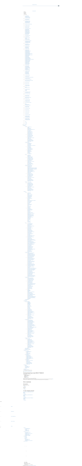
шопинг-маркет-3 (27, 359)
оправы (27, 352)
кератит (28, 199)
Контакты (26, 438)
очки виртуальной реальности (31, 244)
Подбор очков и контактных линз (28, 165)
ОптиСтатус (29, 308)
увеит (28, 220)
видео (28, 127)
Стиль (24, 125)
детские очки (29, 225)
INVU (26, 376)
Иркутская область (27, 27)
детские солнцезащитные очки (31, 239)
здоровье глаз (29, 138)
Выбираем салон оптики (27, 349)
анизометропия (29, 208)
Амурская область (27, 16)
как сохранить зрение (30, 139)
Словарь (26, 300)
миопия (28, 203)
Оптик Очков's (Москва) (30, 323)
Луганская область (27, 106)
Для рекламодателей (27, 439)
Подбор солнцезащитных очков (31, 171)
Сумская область (27, 113)
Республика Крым (27, 56)
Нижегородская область (27, 41)
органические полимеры (30, 295)
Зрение (25, 191)
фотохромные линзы (30, 136)
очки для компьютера (30, 224)
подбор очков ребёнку (30, 312)
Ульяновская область (27, 75)
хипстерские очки (30, 153)
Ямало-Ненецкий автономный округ (29, 80)
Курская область (27, 34)
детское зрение (29, 193)
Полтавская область (27, 110)
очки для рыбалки (30, 245)
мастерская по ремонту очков (31, 231)
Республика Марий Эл (27, 57)
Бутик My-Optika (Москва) (30, 321)
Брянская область (27, 19)
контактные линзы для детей (31, 259)
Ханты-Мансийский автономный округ (29, 77)
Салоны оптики (27, 319)
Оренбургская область (27, 44)
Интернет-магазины (27, 301)
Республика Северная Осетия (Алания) (29, 59)
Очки (25, 222)
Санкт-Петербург (27, 66)
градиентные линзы (30, 238)
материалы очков (30, 310)
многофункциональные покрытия (31, 284)
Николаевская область (27, 108)
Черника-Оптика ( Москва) (30, 327)
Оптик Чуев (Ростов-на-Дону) (31, 324)
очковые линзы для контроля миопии (32, 296)
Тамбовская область (27, 71)
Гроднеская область (27, 85)
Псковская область (27, 48)
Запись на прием (27, 367)
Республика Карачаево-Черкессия (28, 54)
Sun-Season (29, 304)
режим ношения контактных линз (31, 255)
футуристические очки (30, 133)
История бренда (29, 182)
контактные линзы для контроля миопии (32, 268)
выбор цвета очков (30, 309)
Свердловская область (27, 68)
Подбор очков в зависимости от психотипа (32, 167)
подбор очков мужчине (30, 330)
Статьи (24, 431)
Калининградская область (28, 28)
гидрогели (29, 267)
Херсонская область (27, 116)
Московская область (27, 38)
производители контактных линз (31, 254)
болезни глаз (29, 192)
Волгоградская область (27, 21)
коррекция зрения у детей (30, 140)
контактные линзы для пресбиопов (31, 269)
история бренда (29, 147)
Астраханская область (27, 17)
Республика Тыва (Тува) (27, 60)
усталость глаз (29, 250)
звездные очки (29, 151)
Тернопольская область (27, 114)
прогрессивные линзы (30, 247)
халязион (29, 221)
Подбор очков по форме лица (31, 170)
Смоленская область (27, 69)
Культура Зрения (29, 306)
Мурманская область (27, 39)
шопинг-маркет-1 (27, 350)
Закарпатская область (27, 100)
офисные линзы (29, 232)
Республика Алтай (27, 50)
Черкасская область (27, 118)
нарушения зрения (30, 196)
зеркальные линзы (30, 229)
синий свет (29, 207)
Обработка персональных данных (28, 440)
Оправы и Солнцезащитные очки (28, 433)
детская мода (29, 228)
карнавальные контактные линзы (31, 258)
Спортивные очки (27, 430)
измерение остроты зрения (31, 214)
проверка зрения (29, 197)
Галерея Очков (29, 305)
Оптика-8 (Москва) (30, 326)
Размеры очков (29, 172)
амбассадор (29, 146)
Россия (34, 4)
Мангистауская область (27, 93)
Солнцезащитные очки (27, 428)
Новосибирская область (27, 42)
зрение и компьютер (30, 194)
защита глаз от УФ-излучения (31, 137)
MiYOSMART (29, 290)
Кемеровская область (27, 30)
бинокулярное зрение (30, 209)
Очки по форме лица (27, 366)
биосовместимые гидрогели (31, 265)
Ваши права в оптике (27, 348)
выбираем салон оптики (30, 183)
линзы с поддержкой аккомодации (31, 294)
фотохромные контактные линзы (31, 264)
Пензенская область (27, 46)
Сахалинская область (27, 67)
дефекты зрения (29, 160)
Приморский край (27, 47)
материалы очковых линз (30, 277)
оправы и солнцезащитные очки (31, 129)
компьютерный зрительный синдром (32, 200)
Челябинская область (27, 78)
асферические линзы (30, 281)
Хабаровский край (27, 76)
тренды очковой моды (30, 132)
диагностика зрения (30, 198)
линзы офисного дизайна (30, 293)
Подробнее (25, 386)
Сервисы (25, 364)
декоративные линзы (30, 257)
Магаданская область (27, 37)
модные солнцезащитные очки (31, 243)
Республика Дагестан (27, 52)
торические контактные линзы (31, 276)
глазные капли (29, 211)
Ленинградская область (27, 35)
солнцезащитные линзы (30, 135)
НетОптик (29, 307)
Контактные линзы (27, 252)
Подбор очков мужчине (30, 169)
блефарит (29, 210)
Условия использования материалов (32, 465)
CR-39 (28, 289)
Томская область (27, 72)
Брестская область (27, 82)
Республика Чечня (27, 62)
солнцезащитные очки (30, 223)
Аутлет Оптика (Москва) (30, 320)
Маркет (26, 365)
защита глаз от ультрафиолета (31, 213)
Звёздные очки (29, 156)
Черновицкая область (27, 119)
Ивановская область (27, 26)
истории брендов (29, 143)
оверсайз (29, 152)
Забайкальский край (27, 25)
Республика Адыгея (27, 49)
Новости (26, 126)
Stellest (28, 291)
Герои (26, 154)
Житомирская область (27, 99)
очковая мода (29, 144)
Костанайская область (27, 92)
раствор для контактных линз (31, 263)
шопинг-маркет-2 (27, 354)
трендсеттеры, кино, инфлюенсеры (31, 145)
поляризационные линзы (30, 158)
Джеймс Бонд (29, 128)
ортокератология (29, 216)
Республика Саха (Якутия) (28, 58)
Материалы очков (30, 166)
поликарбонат (29, 298)
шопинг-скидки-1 (28, 338)
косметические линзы (30, 271)
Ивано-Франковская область (28, 102)
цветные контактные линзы (31, 256)
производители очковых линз (31, 279)
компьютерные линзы (30, 230)
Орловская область (27, 45)
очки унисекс (29, 130)
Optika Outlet (29, 303)
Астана (26, 90)
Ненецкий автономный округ (28, 40)
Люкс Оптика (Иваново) (30, 322)
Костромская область (27, 31)
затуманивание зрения (30, 212)
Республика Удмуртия (27, 61)
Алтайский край (27, 15)
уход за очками (29, 227)
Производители (27, 299)
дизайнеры (29, 142)
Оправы (26, 429)
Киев (25, 103)
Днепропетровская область (28, 97)
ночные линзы (29, 260)
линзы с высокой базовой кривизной (31, 242)
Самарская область (27, 65)
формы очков (29, 313)
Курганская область (27, 33)
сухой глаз (29, 219)
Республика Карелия (27, 55)
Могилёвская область (27, 87)
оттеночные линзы (30, 262)
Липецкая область (27, 36)
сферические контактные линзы (31, 275)
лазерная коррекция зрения (31, 215)
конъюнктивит (29, 202)
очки (28, 205)
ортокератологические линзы (31, 261)
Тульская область (27, 73)
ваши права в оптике (30, 134)
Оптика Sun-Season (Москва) (31, 325)
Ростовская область (27, 63)
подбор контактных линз (30, 253)
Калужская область (27, 29)
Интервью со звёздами (27, 435)
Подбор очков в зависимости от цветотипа (32, 168)
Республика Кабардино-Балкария (28, 53)
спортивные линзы (30, 287)
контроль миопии (29, 201)
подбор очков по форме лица (31, 311)
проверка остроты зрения (30, 180)
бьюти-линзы (29, 266)
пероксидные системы (30, 273)
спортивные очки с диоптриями (31, 235)
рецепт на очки (29, 141)
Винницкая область (27, 95)
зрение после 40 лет (30, 195)
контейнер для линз (30, 270)
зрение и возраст (29, 162)
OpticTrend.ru (29, 302)
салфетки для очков (30, 248)
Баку (25, 121)
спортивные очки (29, 226)
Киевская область (27, 104)
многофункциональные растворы (31, 272)
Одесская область (27, 109)
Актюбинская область (27, 89)
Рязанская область (27, 64)
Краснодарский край (27, 32)
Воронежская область (27, 22)
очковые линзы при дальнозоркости (31, 297)
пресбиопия (29, 218)
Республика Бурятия (27, 51)
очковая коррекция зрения (30, 278)
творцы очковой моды (30, 148)
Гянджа (26, 122)
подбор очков (29, 217)
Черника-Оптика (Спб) (30, 328)
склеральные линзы (30, 274)
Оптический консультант (27, 432)
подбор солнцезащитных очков (31, 342)
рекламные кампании (30, 131)
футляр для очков (30, 251)
